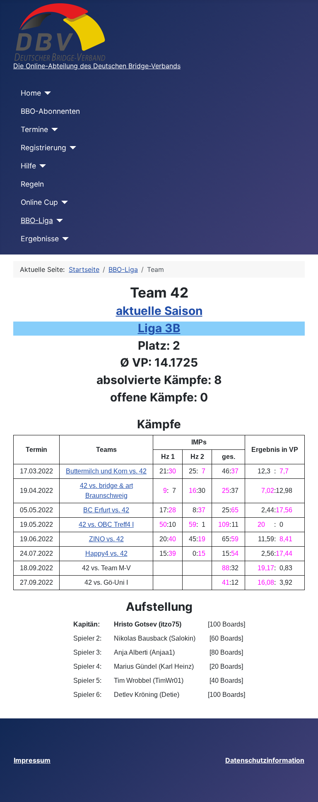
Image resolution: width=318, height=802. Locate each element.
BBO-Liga (37, 220)
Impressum (32, 760)
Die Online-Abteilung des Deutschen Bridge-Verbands (97, 66)
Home (31, 93)
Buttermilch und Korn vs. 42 (106, 471)
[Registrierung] (71, 147)
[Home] (46, 93)
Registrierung (43, 147)
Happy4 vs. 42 (106, 553)
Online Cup (39, 202)
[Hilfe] (41, 166)
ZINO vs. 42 (106, 539)
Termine (34, 129)
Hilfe (28, 165)
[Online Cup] (63, 202)
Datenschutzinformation (264, 760)
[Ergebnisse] (64, 238)
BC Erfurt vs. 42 (106, 510)
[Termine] (53, 129)
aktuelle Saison (159, 311)
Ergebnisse (40, 238)
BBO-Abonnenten (50, 111)
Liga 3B (159, 328)
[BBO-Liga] (58, 220)
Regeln (32, 184)
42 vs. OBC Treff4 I (106, 524)
